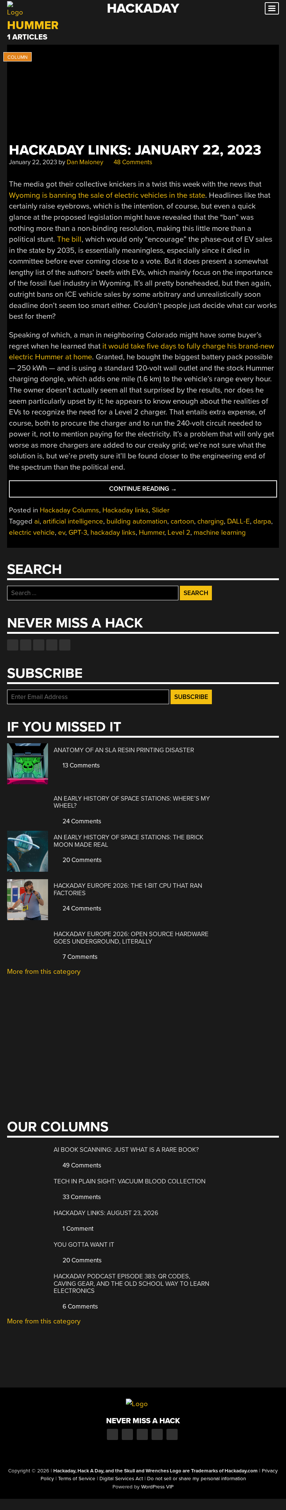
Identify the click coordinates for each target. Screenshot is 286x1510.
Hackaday (143, 8)
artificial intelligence (73, 521)
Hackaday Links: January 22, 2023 (135, 150)
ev (61, 532)
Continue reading (157, 490)
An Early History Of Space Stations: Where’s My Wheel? (132, 802)
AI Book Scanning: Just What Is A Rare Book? (126, 1150)
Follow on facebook (12, 645)
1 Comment (77, 1229)
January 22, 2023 (33, 162)
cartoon (182, 521)
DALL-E (238, 521)
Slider (160, 510)
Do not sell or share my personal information (196, 1479)
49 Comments (81, 1165)
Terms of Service (76, 1479)
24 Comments (81, 821)
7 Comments (79, 957)
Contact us (64, 645)
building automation (137, 521)
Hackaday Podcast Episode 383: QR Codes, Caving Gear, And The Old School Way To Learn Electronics (131, 1283)
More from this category (43, 971)
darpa (262, 521)
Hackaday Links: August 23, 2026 (106, 1213)
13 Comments (80, 765)
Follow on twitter (25, 645)
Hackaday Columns (69, 510)
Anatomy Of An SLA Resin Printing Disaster (124, 750)
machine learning (220, 532)
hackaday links (113, 532)
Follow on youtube (38, 645)
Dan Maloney (85, 162)
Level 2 (179, 532)
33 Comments (81, 1197)
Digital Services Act (121, 1479)
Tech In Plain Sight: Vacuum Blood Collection (130, 1181)
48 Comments (132, 162)
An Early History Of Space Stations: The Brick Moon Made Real (128, 841)
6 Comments (79, 1306)
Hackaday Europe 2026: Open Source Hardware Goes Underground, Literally (131, 937)
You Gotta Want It (84, 1245)
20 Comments (81, 860)
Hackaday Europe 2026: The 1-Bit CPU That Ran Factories (128, 889)
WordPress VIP (157, 1487)
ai (36, 521)
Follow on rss (51, 645)
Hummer (151, 532)
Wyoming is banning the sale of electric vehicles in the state (107, 195)
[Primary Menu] (272, 8)
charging (210, 521)
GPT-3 (78, 532)
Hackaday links (125, 510)
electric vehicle (32, 532)
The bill (69, 239)
